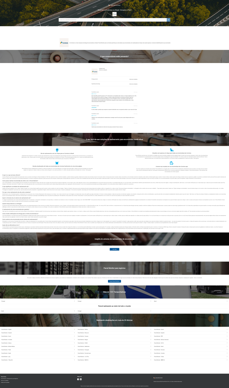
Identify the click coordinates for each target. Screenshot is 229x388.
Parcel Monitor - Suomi (6, 336)
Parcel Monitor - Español (159, 332)
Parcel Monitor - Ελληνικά (83, 332)
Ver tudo (115, 249)
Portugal (3, 301)
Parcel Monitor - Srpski (6, 353)
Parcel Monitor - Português (83, 349)
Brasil (155, 301)
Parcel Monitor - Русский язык (84, 353)
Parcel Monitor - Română (159, 349)
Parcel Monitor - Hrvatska (6, 339)
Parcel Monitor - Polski (6, 349)
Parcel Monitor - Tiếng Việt (7, 360)
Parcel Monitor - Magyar (83, 339)
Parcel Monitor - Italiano (6, 343)
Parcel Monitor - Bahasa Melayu (8, 346)
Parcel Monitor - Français (83, 336)
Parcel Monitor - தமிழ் (5, 356)
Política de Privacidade (5, 382)
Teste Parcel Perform (114, 281)
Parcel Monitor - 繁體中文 (159, 360)
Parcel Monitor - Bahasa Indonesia (161, 339)
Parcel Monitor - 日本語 (82, 343)
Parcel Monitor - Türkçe (159, 356)
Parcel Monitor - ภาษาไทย (83, 356)
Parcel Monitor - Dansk (159, 329)
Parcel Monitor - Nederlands (83, 346)
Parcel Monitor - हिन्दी (158, 336)
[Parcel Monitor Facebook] (78, 379)
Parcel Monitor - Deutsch (6, 332)
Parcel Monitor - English (6, 329)
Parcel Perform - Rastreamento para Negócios (9, 378)
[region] (114, 32)
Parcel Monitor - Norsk (158, 346)
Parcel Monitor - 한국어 (159, 343)
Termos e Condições (62, 23)
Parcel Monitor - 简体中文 (83, 360)
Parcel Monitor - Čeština (83, 329)
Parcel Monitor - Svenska (159, 353)
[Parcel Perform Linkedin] (81, 379)
